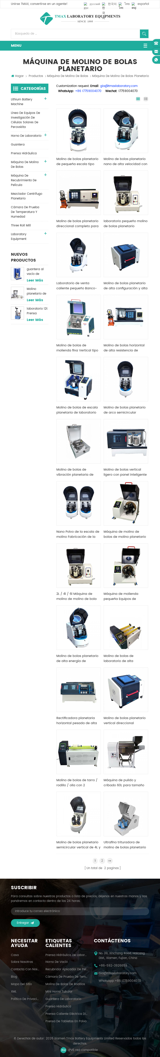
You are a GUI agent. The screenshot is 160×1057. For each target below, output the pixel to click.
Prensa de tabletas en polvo (65, 1021)
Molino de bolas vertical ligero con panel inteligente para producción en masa (125, 472)
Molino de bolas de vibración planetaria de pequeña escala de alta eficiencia (75, 472)
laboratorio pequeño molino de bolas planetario (126, 224)
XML (13, 991)
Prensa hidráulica (58, 1006)
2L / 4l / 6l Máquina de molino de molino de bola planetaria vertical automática (76, 596)
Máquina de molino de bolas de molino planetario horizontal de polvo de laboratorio (125, 534)
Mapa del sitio (21, 984)
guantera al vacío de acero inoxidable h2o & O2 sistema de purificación (37, 271)
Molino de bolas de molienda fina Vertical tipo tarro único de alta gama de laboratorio (77, 348)
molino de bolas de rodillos (65, 984)
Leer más (35, 280)
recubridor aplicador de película (66, 969)
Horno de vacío (56, 962)
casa (15, 955)
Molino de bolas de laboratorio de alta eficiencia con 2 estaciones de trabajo (125, 658)
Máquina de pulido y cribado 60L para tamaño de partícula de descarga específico (124, 783)
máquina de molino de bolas (67, 76)
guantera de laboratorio (63, 999)
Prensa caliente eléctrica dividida (66, 1014)
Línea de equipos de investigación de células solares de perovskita (25, 120)
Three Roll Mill (21, 225)
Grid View (138, 99)
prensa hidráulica (24, 153)
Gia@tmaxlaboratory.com (117, 973)
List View (146, 99)
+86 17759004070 (128, 981)
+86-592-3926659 (113, 965)
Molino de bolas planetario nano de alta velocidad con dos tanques (125, 161)
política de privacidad (25, 999)
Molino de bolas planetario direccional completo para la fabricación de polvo (77, 224)
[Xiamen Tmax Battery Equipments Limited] (80, 18)
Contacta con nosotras (25, 969)
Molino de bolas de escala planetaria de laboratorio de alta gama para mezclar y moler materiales (78, 410)
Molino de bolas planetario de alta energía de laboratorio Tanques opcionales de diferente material (77, 658)
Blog (14, 977)
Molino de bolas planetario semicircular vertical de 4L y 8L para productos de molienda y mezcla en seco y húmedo (78, 845)
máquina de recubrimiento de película (23, 180)
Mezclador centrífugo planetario (26, 196)
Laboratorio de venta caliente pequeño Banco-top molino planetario (76, 286)
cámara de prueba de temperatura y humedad (25, 212)
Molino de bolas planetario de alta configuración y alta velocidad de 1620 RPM (126, 286)
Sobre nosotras (22, 962)
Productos (36, 76)
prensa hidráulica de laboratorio (66, 955)
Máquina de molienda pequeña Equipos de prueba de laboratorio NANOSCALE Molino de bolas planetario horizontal (126, 596)
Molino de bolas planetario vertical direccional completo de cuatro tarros (125, 721)
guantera (18, 144)
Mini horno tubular (59, 991)
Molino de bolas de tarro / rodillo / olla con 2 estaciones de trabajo (77, 783)
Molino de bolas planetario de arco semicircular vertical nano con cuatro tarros (125, 410)
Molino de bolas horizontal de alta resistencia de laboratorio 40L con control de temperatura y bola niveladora (125, 348)
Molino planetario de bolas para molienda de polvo (36, 291)
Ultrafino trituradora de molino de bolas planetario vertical (125, 845)
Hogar (19, 76)
